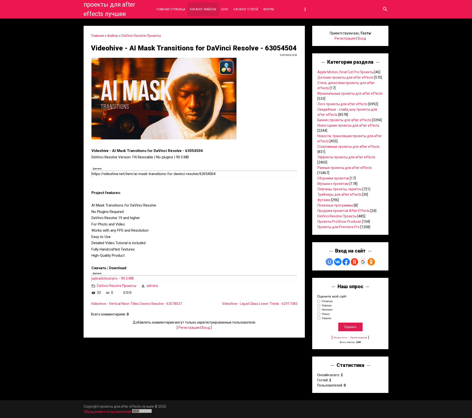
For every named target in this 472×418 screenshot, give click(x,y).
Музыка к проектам (333, 184)
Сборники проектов (333, 178)
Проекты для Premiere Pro (338, 227)
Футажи (323, 200)
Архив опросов (358, 337)
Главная (97, 36)
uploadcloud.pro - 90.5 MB (113, 278)
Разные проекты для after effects (344, 168)
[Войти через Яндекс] (354, 262)
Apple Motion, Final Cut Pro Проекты (345, 72)
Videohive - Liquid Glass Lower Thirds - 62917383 (259, 304)
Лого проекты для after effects (342, 104)
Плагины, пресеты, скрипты (339, 189)
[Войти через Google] (363, 262)
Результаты (340, 337)
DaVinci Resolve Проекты (141, 36)
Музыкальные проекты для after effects (350, 93)
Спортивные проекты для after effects (348, 147)
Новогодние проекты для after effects (348, 125)
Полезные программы (335, 205)
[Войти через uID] (329, 262)
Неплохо (327, 309)
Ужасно (326, 318)
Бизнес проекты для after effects (344, 120)
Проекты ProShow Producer (339, 222)
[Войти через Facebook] (346, 262)
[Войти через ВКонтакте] (337, 262)
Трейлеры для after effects (339, 194)
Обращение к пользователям (107, 412)
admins (152, 286)
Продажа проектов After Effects (343, 211)
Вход (206, 327)
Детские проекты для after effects (345, 77)
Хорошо (327, 305)
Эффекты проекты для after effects (346, 157)
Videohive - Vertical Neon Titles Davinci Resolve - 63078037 (136, 304)
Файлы (112, 36)
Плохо (326, 314)
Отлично (327, 301)
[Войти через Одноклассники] (371, 262)
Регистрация (189, 327)
